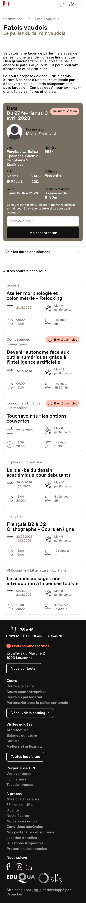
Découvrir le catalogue (30, 713)
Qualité (12, 811)
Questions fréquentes (25, 843)
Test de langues (19, 785)
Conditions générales (24, 827)
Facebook (9, 866)
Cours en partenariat (24, 697)
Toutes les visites (25, 757)
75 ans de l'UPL (19, 805)
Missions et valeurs (22, 799)
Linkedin (29, 866)
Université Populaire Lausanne (6, 4)
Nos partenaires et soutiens (30, 832)
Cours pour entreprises (26, 692)
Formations (13, 19)
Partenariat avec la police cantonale (37, 703)
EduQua (20, 878)
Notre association (21, 821)
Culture (13, 741)
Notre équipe (17, 816)
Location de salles (21, 838)
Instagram (19, 866)
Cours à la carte (20, 686)
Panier (62, 5)
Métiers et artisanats (24, 747)
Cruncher (14, 894)
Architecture (17, 730)
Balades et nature (21, 736)
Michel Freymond (41, 134)
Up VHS (50, 878)
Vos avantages (18, 774)
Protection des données (26, 849)
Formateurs (16, 779)
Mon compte (71, 5)
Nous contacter (24, 668)
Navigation (81, 5)
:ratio (37, 890)
